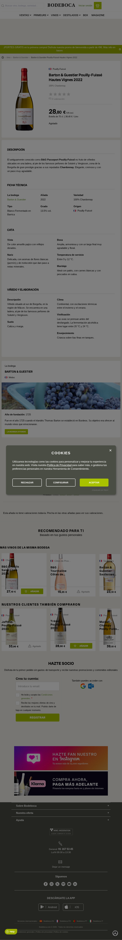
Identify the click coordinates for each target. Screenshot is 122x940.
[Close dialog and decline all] (110, 451)
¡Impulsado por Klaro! (100, 490)
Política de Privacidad (59, 465)
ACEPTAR (94, 482)
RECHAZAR (27, 482)
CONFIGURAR (60, 482)
